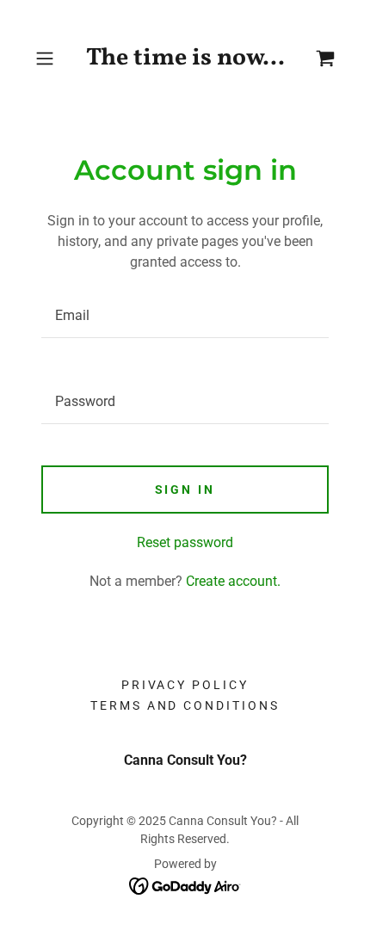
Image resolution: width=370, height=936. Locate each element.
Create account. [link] (233, 581)
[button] (51, 58)
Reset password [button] (185, 542)
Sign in (185, 489)
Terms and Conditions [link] (185, 705)
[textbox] (185, 315)
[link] (185, 58)
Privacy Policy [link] (185, 685)
